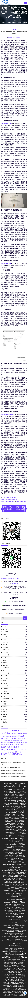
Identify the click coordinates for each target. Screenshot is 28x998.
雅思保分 (16, 754)
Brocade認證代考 (9, 911)
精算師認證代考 (20, 809)
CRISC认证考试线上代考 (20, 875)
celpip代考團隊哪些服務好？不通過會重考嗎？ (13, 773)
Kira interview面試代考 (20, 824)
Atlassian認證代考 (20, 927)
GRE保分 (15, 733)
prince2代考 (23, 792)
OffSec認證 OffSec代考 (9, 829)
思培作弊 (14, 744)
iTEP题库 (13, 878)
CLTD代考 (22, 885)
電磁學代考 (10, 992)
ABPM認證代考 (19, 931)
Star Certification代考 (7, 849)
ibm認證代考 (6, 806)
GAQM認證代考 (21, 844)
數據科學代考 (14, 963)
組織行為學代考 (21, 974)
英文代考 (5, 714)
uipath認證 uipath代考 (10, 809)
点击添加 (16, 578)
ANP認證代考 (21, 901)
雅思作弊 (10, 754)
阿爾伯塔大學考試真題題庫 (9, 499)
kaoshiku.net (14, 583)
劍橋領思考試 (6, 693)
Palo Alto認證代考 (19, 853)
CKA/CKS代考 (9, 789)
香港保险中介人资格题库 (21, 870)
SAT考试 (5, 683)
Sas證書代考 (7, 801)
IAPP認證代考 (23, 830)
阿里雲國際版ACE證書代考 (11, 823)
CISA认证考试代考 (21, 873)
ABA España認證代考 (14, 896)
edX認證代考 (15, 905)
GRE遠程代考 (15, 736)
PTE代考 (5, 680)
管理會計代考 (22, 969)
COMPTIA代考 (15, 794)
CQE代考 (23, 879)
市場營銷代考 (7, 974)
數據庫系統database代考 (9, 960)
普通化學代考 (22, 991)
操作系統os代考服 (21, 960)
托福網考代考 (22, 749)
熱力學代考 (7, 979)
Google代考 (8, 826)
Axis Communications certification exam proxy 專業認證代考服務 (14, 921)
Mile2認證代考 (21, 835)
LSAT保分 (22, 738)
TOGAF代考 (17, 792)
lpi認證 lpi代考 (20, 808)
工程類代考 (7, 977)
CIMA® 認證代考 (10, 907)
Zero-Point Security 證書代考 (19, 849)
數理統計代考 (21, 986)
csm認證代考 (22, 804)
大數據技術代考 (7, 966)
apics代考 (7, 808)
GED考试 (5, 662)
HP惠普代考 (22, 794)
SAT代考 (4, 786)
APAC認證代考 (7, 905)
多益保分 (13, 742)
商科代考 (15, 972)
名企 (4, 696)
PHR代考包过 (20, 892)
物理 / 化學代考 (7, 991)
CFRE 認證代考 (19, 907)
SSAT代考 (24, 786)
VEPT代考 (6, 824)
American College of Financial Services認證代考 (14, 933)
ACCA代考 (11, 785)
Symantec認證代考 (9, 855)
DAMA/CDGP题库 (19, 866)
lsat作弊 (17, 738)
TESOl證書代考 (20, 800)
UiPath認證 (21, 817)
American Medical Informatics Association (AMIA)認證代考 (14, 941)
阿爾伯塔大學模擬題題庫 (9, 498)
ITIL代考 (23, 788)
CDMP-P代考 (24, 884)
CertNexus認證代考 (14, 838)
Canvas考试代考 (23, 951)
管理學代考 (20, 972)
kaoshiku (10, 37)
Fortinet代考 (21, 797)
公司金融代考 (7, 969)
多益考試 (5, 701)
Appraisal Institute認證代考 (14, 945)
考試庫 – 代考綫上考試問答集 (11, 950)
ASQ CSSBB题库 (19, 859)
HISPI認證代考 (23, 838)
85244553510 (10, 578)
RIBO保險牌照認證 (15, 818)
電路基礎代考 (14, 979)
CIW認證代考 (6, 803)
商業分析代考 (9, 972)
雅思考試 (5, 722)
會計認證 (5, 706)
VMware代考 (7, 797)
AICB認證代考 (5, 951)
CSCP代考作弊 (23, 888)
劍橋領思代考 (8, 821)
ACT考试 (5, 629)
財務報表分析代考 (15, 971)
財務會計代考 (14, 969)
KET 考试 (5, 675)
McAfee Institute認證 (14, 841)
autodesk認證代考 (14, 803)
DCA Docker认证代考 (15, 890)
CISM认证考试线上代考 (8, 875)
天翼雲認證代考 (6, 858)
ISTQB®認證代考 (11, 899)
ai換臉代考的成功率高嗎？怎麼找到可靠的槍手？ (14, 776)
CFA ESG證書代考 (10, 859)
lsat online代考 (4, 738)
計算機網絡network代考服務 (10, 962)
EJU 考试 (5, 657)
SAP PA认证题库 (21, 863)
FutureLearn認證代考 (19, 904)
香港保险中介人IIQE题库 (14, 867)
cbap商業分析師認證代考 (18, 821)
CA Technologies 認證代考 (19, 910)
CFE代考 (15, 881)
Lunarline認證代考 (19, 840)
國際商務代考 (22, 976)
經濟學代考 (22, 980)
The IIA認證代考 (8, 847)
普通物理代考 (15, 991)
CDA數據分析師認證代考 (19, 856)
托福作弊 (17, 747)
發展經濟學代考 (15, 983)
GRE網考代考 (24, 733)
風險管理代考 (23, 971)
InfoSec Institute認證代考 (8, 833)
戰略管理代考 (7, 976)
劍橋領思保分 (19, 740)
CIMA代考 (16, 798)
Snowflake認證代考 (19, 893)
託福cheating (7, 752)
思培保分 (20, 744)
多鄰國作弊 (25, 742)
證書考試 (5, 716)
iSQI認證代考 (19, 899)
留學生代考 (21, 795)
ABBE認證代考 (7, 902)
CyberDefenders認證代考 (18, 827)
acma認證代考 (14, 812)
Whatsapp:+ (4, 578)
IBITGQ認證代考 (10, 840)
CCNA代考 (14, 815)
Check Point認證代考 (9, 852)
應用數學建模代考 (22, 989)
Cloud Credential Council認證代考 (10, 830)
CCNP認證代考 (7, 815)
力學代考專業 (21, 977)
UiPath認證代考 (6, 818)
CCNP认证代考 (19, 878)
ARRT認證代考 (11, 943)
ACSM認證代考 (10, 939)
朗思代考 (19, 786)
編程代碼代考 (24, 957)
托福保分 (4, 750)
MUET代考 (8, 892)
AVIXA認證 (14, 902)
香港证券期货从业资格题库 (8, 870)
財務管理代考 (14, 974)
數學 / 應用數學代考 (14, 985)
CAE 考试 (5, 642)
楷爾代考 (11, 792)
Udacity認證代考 (9, 904)
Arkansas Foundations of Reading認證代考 (14, 948)
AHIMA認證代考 (18, 939)
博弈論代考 (22, 983)
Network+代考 (5, 884)
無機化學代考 (14, 994)
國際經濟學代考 (7, 983)
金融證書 (5, 719)
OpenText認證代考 (10, 853)
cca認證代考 (7, 804)
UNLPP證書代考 (14, 801)
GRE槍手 (19, 733)
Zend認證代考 (7, 814)
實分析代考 (15, 988)
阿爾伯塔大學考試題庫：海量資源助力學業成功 (14, 32)
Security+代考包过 (15, 885)
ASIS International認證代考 (11, 835)
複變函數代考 (22, 988)
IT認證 (21, 736)
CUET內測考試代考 (8, 856)
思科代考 (6, 788)
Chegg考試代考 (6, 953)
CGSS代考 (12, 884)
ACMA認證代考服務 (10, 931)
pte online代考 (3, 740)
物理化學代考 (7, 995)
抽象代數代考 (13, 989)
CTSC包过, (23, 890)
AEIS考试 (5, 634)
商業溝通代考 (14, 976)
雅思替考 (20, 754)
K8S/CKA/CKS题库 (10, 866)
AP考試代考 (22, 950)
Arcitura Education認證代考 (14, 946)
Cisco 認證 (5, 652)
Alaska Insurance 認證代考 (14, 919)
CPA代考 (12, 806)
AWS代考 (22, 791)
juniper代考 (13, 808)
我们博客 (5, 798)
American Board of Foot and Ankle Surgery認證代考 (14, 925)
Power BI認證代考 (6, 888)
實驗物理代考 (14, 995)
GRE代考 (4, 733)
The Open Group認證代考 (19, 847)
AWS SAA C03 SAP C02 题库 (14, 861)
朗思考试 (5, 709)
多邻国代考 (22, 783)
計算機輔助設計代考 (14, 980)
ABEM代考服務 (14, 924)
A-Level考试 (6, 626)
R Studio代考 (8, 968)
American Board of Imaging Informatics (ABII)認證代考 (14, 930)
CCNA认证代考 (22, 876)
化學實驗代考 (22, 995)
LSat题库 (8, 878)
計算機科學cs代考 (6, 957)
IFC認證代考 (6, 820)
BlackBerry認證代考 (9, 913)
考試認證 (5, 711)
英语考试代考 (19, 895)
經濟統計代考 (6, 985)
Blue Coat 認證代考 (19, 913)
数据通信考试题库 (7, 864)
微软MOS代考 (16, 791)
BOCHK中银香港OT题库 (8, 872)
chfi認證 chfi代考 (21, 815)
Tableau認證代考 (15, 888)
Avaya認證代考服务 (10, 927)
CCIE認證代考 (14, 814)
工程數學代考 (14, 977)
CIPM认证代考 (6, 890)
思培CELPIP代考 (21, 820)
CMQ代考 (14, 892)
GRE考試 (9, 736)
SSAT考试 (5, 686)
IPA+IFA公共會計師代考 (10, 800)
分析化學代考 (22, 994)
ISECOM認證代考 (10, 846)
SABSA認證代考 (7, 837)
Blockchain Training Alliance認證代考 (14, 843)
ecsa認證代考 (22, 812)
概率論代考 (7, 986)
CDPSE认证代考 (7, 879)
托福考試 (5, 704)
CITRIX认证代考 (14, 795)
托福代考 (10, 747)
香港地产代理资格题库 (21, 872)
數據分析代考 (7, 965)
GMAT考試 (5, 665)
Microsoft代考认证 (10, 893)
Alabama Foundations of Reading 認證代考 (14, 908)
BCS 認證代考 (10, 918)
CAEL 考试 (5, 644)
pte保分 (11, 740)
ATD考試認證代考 (14, 951)
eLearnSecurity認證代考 (10, 832)
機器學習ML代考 (15, 965)
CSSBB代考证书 (8, 881)
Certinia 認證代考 (8, 910)
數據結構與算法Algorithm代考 (14, 959)
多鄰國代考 (19, 742)
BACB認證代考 (18, 918)
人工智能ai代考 (21, 962)
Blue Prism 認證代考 (18, 911)
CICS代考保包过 (20, 887)
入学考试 (14, 29)
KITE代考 (12, 824)
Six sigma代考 (23, 798)
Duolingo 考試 (6, 655)
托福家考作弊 (12, 750)
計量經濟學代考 (23, 982)
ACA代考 (10, 798)
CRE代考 (18, 884)
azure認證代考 (14, 804)
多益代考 (3, 742)
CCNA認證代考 (10, 895)
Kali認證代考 (23, 850)
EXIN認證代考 (5, 838)
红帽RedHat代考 (8, 791)
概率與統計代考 (21, 963)
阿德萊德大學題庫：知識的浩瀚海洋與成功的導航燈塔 (7, 509)
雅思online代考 (19, 752)
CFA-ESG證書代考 (15, 858)
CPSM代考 (7, 885)
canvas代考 (5, 647)
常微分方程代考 (7, 988)
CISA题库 (24, 864)
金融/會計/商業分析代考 (18, 968)
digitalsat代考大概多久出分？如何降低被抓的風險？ (13, 763)
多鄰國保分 (3, 744)
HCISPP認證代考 (8, 827)
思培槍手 (3, 747)
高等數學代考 (23, 985)
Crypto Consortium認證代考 (10, 844)
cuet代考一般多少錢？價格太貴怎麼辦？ (12, 767)
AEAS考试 (5, 631)
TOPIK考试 (5, 688)
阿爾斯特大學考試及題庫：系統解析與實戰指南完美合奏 (20, 509)
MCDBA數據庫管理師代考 (11, 811)
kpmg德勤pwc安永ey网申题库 (14, 869)
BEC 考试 (5, 639)
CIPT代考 (23, 882)
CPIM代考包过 (16, 882)
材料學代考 (6, 980)
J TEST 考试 (6, 673)
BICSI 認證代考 (14, 914)
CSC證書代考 (24, 818)
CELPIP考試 (6, 649)
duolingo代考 (8, 730)
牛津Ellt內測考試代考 (19, 855)
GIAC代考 (23, 806)
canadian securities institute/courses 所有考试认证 (14, 898)
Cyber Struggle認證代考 (20, 833)
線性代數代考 (14, 986)
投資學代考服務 (6, 971)
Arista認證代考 (14, 928)
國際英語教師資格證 (8, 698)
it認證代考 (7, 795)
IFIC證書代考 (21, 823)
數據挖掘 (23, 965)
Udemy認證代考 (21, 902)
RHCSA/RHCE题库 (16, 864)
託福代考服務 (12, 752)
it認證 (4, 670)
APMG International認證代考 (19, 837)
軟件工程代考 (7, 963)
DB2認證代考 (7, 812)
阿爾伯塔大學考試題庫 (7, 501)
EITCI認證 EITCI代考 (20, 829)
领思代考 (19, 943)
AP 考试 (5, 637)
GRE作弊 (10, 733)
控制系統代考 (21, 979)
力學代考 (5, 992)
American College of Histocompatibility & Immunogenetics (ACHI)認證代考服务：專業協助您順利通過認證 (14, 936)
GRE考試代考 (6, 667)
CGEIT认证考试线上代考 (9, 873)
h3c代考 (11, 788)
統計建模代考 (16, 966)
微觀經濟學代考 (6, 982)
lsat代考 (14, 786)
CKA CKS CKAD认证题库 (10, 863)
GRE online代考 (16, 731)
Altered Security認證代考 (17, 826)
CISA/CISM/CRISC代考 (18, 789)
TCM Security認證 (19, 846)
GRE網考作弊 (4, 736)
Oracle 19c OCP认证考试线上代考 (10, 876)
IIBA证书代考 (7, 794)
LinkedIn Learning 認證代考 (11, 901)
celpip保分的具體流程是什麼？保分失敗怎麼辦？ (14, 770)
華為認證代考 (23, 858)
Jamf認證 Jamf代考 (20, 852)
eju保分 (4, 660)
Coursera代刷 (13, 887)
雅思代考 (4, 754)
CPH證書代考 (14, 820)
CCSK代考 (5, 792)
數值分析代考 (6, 989)
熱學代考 (17, 992)
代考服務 (15, 740)
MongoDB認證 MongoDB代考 (11, 817)
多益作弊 (9, 742)
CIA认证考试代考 (16, 879)
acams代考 (17, 806)
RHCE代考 (17, 788)
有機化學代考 (7, 994)
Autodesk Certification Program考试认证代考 (14, 954)
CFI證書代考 (22, 801)
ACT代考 (23, 785)
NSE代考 (7, 887)
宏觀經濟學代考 (14, 982)
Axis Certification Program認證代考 (17, 956)
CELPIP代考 (3, 730)
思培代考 (8, 744)
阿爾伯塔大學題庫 (21, 501)
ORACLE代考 (15, 797)
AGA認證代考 (22, 905)
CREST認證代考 (20, 832)
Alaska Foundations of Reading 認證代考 (14, 916)
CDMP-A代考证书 (8, 882)
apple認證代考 (23, 803)
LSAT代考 (5, 678)
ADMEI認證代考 (22, 953)
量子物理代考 (23, 992)
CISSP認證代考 (22, 814)
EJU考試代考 (14, 953)
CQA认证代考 (21, 881)
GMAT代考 (17, 785)
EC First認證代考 (7, 850)
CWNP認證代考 (15, 850)
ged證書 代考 (21, 811)
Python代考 (22, 966)
